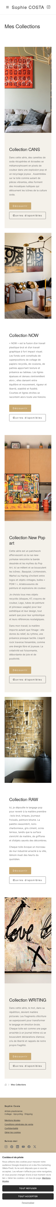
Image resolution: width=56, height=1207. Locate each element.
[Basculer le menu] (7, 7)
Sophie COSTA (28, 7)
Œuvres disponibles (27, 215)
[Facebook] (29, 1147)
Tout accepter (28, 1196)
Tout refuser (28, 1188)
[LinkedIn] (17, 1147)
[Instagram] (48, 7)
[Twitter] (34, 1147)
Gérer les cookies (13, 1132)
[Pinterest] (11, 1147)
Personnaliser (28, 1202)
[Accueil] (6, 1084)
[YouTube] (23, 1147)
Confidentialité (11, 1128)
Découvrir (20, 206)
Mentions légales (12, 1120)
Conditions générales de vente (19, 1124)
